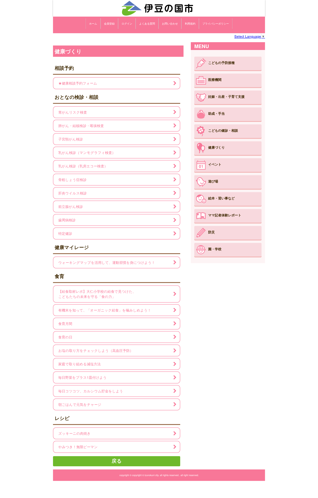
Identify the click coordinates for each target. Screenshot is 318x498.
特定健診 (65, 233)
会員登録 (109, 23)
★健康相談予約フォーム (77, 83)
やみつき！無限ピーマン (78, 446)
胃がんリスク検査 (72, 112)
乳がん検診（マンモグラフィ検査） (86, 152)
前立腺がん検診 (70, 206)
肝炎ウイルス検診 (72, 192)
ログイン (127, 23)
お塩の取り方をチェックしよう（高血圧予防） (95, 350)
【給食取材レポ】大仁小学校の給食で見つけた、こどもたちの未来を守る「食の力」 (97, 294)
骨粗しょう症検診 (72, 179)
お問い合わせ (170, 23)
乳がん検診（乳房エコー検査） (83, 165)
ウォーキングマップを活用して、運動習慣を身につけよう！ (106, 262)
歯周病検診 (67, 219)
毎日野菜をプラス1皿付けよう (82, 377)
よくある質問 (147, 23)
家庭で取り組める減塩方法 (79, 363)
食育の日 (65, 336)
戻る (117, 460)
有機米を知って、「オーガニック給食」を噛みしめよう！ (104, 310)
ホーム (93, 23)
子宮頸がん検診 (70, 138)
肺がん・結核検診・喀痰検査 (81, 125)
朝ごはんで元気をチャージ (79, 404)
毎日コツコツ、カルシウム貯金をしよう (90, 390)
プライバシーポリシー (215, 23)
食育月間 (65, 323)
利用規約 (190, 23)
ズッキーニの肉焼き (74, 433)
